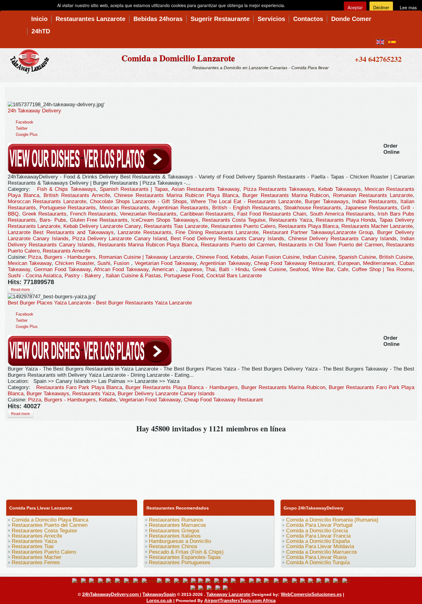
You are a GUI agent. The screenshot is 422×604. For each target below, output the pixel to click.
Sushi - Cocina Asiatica (34, 276)
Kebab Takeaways (339, 189)
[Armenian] (110, 581)
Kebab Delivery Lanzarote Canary (102, 226)
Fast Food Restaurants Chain (271, 214)
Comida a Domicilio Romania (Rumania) (332, 520)
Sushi (103, 263)
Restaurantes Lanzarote (90, 18)
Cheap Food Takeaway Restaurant (294, 263)
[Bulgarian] (128, 581)
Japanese (191, 269)
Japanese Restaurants (371, 208)
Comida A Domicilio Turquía (318, 562)
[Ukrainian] (227, 588)
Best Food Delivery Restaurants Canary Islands (227, 238)
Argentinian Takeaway (225, 263)
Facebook (24, 122)
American (164, 269)
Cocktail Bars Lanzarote (234, 276)
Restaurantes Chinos (173, 546)
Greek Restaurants (44, 214)
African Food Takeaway (121, 269)
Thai (210, 269)
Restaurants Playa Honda (346, 220)
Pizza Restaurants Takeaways (279, 189)
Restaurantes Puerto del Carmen (49, 525)
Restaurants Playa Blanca (308, 226)
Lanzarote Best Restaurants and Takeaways (61, 232)
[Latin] (260, 581)
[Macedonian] (269, 581)
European (349, 263)
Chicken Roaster (74, 263)
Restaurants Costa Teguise (234, 220)
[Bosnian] (119, 581)
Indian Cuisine (319, 257)
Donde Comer (351, 18)
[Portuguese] (312, 581)
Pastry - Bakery (84, 276)
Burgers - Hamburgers (70, 257)
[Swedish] (211, 588)
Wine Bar (323, 269)
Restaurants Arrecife (66, 251)
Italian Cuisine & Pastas (133, 276)
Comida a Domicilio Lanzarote (178, 58)
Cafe (342, 269)
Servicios (271, 18)
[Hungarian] (235, 581)
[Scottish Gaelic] (337, 581)
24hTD (41, 31)
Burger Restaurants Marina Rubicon (286, 195)
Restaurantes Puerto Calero (243, 226)
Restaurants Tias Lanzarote (176, 226)
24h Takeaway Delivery (34, 111)
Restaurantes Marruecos (177, 525)
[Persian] (296, 581)
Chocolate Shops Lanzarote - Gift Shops (138, 201)
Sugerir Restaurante (220, 18)
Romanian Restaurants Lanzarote (373, 195)
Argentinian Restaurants (180, 208)
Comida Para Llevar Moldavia (320, 546)
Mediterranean (379, 263)
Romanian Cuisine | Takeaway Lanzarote (145, 257)
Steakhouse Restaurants (312, 208)
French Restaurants (93, 214)
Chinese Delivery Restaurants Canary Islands (342, 238)
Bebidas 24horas (158, 18)
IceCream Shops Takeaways (164, 220)
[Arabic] (102, 581)
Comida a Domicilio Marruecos (321, 552)
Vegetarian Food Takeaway (166, 263)
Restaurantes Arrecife (37, 536)
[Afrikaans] (85, 581)
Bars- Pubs (53, 220)
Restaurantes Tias (33, 546)
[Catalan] (137, 581)
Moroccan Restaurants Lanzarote (47, 201)
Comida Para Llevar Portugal (319, 525)
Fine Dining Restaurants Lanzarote (217, 232)
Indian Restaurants (374, 201)
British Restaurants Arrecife (77, 195)
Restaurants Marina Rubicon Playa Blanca (147, 245)
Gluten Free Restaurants (99, 220)
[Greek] (227, 581)
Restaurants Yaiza (290, 220)
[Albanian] (93, 581)
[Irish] (244, 581)
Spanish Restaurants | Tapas (134, 189)
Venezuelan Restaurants (148, 214)
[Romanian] (320, 581)
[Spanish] (202, 588)
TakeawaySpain (159, 594)
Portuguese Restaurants (68, 208)
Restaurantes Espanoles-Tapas (185, 557)
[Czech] (169, 581)
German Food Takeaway (62, 269)
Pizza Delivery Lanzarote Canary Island (119, 238)
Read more (20, 289)
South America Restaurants (342, 214)
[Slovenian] (194, 588)
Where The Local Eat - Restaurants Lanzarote (246, 201)
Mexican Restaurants (124, 208)
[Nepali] (278, 581)
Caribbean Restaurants (207, 214)
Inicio (39, 18)
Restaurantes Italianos (175, 536)
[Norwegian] (287, 581)
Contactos (308, 18)
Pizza (34, 257)
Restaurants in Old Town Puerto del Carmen (331, 245)
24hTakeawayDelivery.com (111, 594)
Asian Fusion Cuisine (275, 257)
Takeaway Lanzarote (228, 594)
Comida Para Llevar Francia (318, 536)
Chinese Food (212, 257)
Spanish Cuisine (357, 257)
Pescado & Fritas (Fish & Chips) (186, 552)
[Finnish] (194, 581)
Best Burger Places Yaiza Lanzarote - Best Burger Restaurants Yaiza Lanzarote (100, 303)
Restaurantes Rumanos (176, 520)
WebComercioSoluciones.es (311, 594)
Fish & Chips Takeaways (66, 189)
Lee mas (408, 7)
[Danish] (178, 581)
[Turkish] (219, 588)
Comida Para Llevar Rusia (316, 557)
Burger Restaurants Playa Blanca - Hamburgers (181, 387)
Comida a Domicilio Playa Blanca (50, 520)
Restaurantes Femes (36, 562)
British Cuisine (396, 257)
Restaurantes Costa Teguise (44, 531)
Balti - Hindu (234, 269)
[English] (76, 581)
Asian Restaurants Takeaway (205, 189)
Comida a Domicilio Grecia (317, 531)
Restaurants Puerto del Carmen (238, 245)
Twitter (21, 128)
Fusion (122, 263)
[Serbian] (346, 581)
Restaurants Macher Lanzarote (377, 226)
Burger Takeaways (326, 201)
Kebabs (239, 257)
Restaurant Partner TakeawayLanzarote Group (318, 232)
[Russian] (329, 581)
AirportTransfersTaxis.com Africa (240, 600)
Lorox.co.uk (159, 600)
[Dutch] (187, 581)
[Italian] (252, 581)
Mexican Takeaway (30, 263)
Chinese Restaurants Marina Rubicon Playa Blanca (176, 195)
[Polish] (304, 581)
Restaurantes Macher (36, 557)
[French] (201, 581)
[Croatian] (161, 581)
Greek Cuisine (269, 269)
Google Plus (27, 134)
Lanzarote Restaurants (144, 232)
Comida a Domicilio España (318, 541)
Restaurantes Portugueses (179, 562)
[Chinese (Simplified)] (149, 581)
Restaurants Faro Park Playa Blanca (79, 387)
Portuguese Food (183, 276)
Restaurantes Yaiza (34, 541)
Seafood (298, 269)
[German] (218, 581)
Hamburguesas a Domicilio (180, 541)
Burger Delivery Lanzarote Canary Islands (166, 393)
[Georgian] (209, 581)
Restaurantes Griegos (174, 531)
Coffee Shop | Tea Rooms (382, 269)
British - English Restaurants (246, 208)
